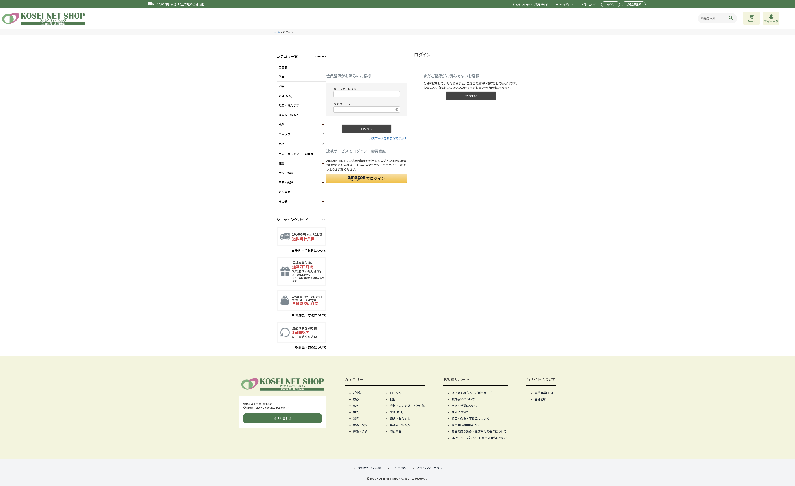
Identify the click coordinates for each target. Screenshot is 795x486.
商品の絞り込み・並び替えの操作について (479, 431)
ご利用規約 (398, 468)
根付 (281, 144)
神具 (356, 412)
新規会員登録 (633, 4)
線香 (356, 399)
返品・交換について (312, 347)
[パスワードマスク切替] (397, 109)
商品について (460, 412)
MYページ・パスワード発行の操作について (480, 438)
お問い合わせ (588, 4)
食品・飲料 (360, 425)
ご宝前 (357, 393)
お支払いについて (463, 399)
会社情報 (540, 399)
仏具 (356, 406)
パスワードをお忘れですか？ (388, 138)
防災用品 (395, 431)
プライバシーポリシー (430, 468)
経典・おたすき (400, 418)
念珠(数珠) (397, 412)
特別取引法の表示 (369, 468)
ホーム (276, 32)
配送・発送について (465, 406)
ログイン (611, 4)
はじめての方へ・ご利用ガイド (530, 4)
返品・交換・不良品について (470, 418)
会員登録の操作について (467, 425)
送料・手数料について (310, 250)
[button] (366, 178)
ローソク (284, 134)
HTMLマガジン (564, 4)
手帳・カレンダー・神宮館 (407, 406)
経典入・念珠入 (400, 425)
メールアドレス (345, 89)
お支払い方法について (310, 315)
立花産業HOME (544, 393)
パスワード (342, 104)
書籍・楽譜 (360, 431)
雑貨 (356, 418)
